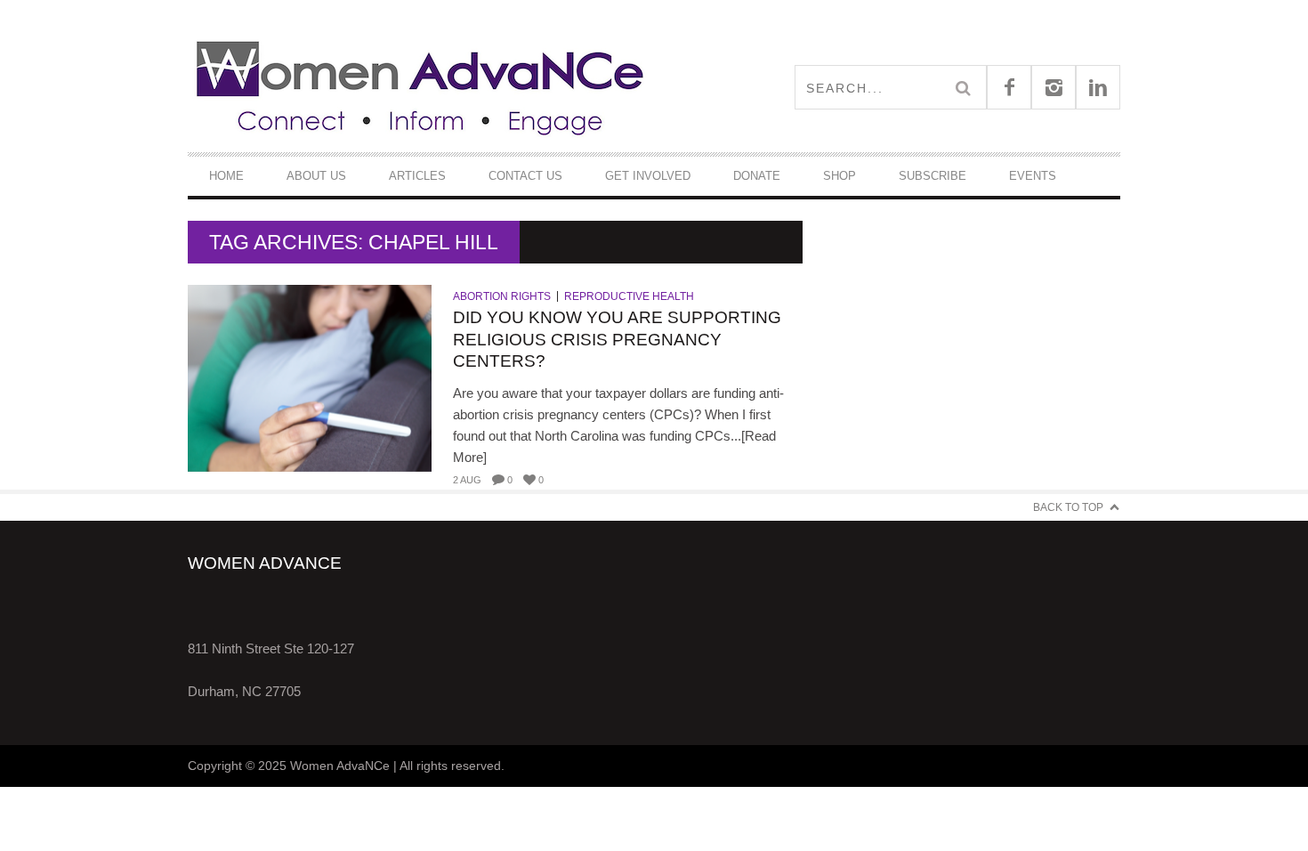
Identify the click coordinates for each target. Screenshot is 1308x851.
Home (226, 175)
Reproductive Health (629, 296)
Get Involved (647, 175)
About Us (316, 175)
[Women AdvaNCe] (421, 86)
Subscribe (932, 175)
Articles (417, 175)
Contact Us (525, 175)
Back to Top (1068, 507)
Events (1032, 175)
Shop (839, 175)
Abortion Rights (502, 296)
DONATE (756, 175)
